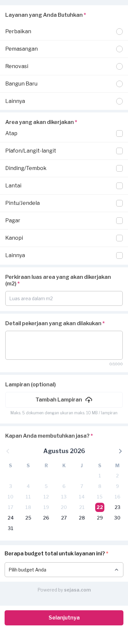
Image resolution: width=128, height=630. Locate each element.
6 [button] (64, 486)
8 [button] (99, 486)
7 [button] (81, 486)
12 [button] (46, 496)
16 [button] (117, 496)
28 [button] (82, 518)
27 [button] (64, 518)
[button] (64, 400)
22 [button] (99, 507)
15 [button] (99, 496)
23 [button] (117, 507)
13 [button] (64, 496)
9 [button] (117, 486)
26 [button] (46, 518)
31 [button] (10, 528)
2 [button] (117, 475)
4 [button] (28, 486)
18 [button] (28, 507)
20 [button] (64, 507)
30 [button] (117, 518)
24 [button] (11, 518)
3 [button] (10, 486)
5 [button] (46, 486)
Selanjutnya (64, 618)
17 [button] (10, 507)
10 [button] (10, 496)
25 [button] (28, 518)
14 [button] (82, 496)
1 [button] (99, 475)
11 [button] (28, 496)
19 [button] (46, 507)
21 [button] (82, 507)
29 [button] (100, 518)
